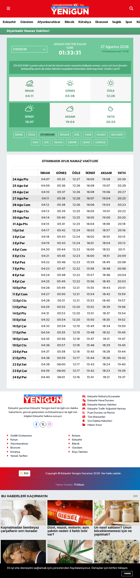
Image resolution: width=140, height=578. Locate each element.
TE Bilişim (79, 484)
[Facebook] (36, 425)
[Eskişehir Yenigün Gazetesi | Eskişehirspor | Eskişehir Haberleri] (70, 9)
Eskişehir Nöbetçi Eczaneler (104, 396)
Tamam (127, 574)
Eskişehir (9, 22)
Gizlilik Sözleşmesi (21, 435)
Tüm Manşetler (96, 416)
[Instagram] (49, 425)
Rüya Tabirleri (80, 452)
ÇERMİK (72, 142)
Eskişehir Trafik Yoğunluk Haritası (107, 408)
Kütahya (84, 22)
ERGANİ (64, 134)
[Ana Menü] (8, 8)
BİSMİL (19, 134)
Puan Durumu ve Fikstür (101, 412)
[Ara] (131, 8)
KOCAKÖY (117, 134)
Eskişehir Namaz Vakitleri (102, 404)
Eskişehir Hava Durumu (101, 400)
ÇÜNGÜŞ (100, 142)
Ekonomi (101, 22)
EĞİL (77, 134)
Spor (128, 22)
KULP (35, 142)
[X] (43, 425)
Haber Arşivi (95, 425)
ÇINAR (86, 142)
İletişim (76, 435)
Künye (14, 439)
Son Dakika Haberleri (100, 421)
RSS (26, 473)
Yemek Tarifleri (19, 456)
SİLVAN (58, 142)
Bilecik (69, 22)
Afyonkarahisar (49, 22)
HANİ (88, 134)
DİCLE (31, 134)
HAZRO (101, 134)
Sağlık (116, 22)
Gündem (26, 22)
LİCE (46, 142)
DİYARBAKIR (47, 134)
